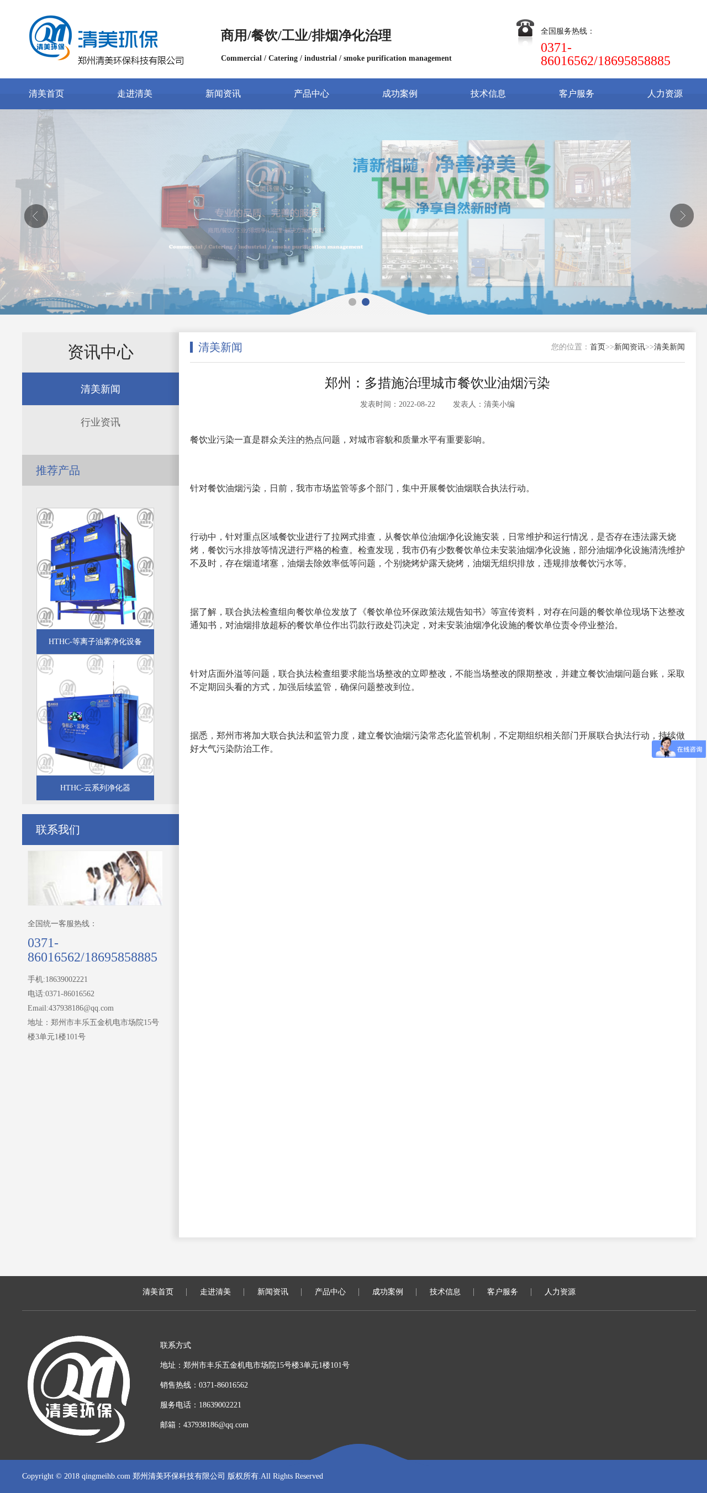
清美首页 (46, 93)
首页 (597, 347)
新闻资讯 (223, 93)
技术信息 (488, 93)
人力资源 (665, 93)
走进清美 (134, 93)
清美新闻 (100, 389)
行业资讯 (100, 422)
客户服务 (576, 93)
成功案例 (400, 93)
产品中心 (311, 93)
